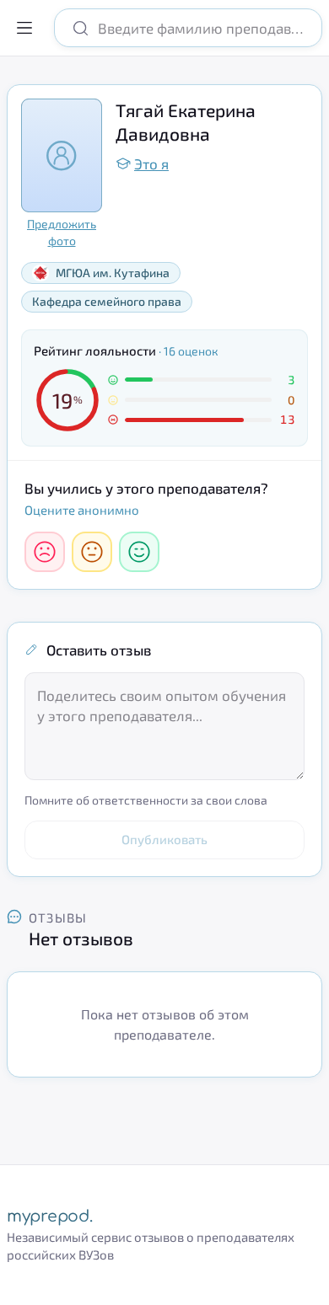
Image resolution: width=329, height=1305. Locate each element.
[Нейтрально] (92, 552)
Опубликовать (164, 839)
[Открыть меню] (24, 27)
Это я (151, 163)
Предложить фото (61, 232)
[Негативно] (44, 552)
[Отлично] (139, 552)
